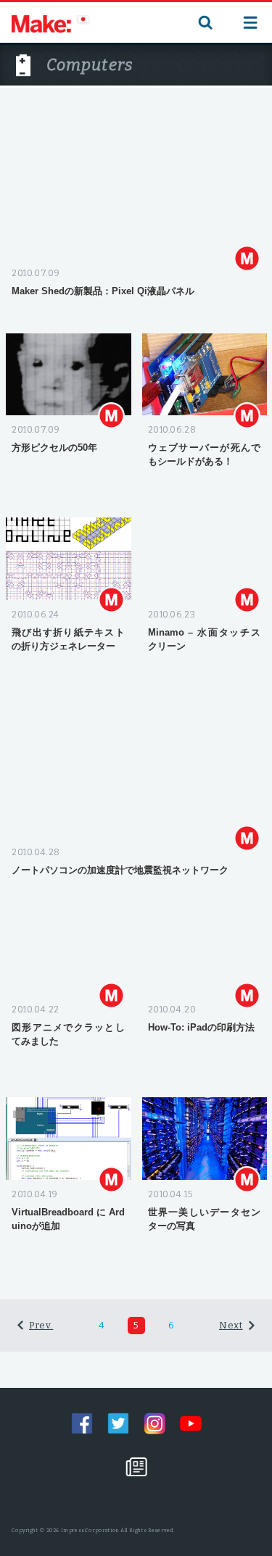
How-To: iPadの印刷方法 (201, 1027)
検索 (204, 22)
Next (231, 1325)
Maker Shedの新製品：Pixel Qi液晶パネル (103, 291)
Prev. (41, 1325)
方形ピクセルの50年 (54, 447)
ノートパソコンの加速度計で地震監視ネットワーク (120, 870)
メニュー (250, 22)
